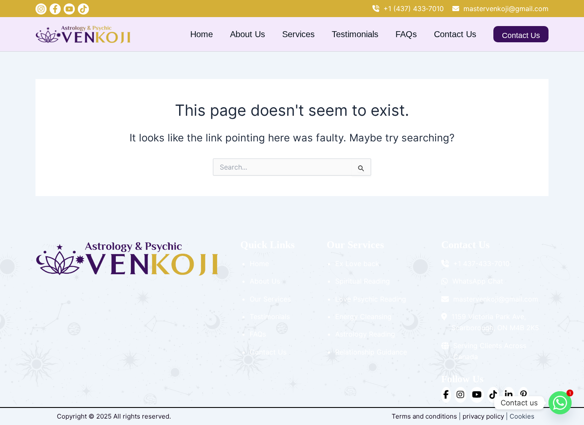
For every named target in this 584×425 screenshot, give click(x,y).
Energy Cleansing (363, 316)
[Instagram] (41, 9)
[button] (521, 34)
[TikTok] (493, 395)
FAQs (406, 34)
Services (298, 34)
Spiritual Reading (362, 281)
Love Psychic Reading (370, 299)
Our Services (270, 299)
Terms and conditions (424, 416)
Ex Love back (357, 263)
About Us (247, 34)
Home (201, 34)
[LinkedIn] (509, 395)
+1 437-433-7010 (481, 263)
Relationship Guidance (371, 352)
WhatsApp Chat (477, 281)
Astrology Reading (365, 334)
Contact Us (455, 34)
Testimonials (355, 34)
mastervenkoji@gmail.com (506, 8)
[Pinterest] (523, 395)
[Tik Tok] (83, 9)
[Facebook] (55, 9)
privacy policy (483, 416)
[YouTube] (69, 9)
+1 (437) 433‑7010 (413, 8)
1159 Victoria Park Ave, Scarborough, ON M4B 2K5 (495, 322)
